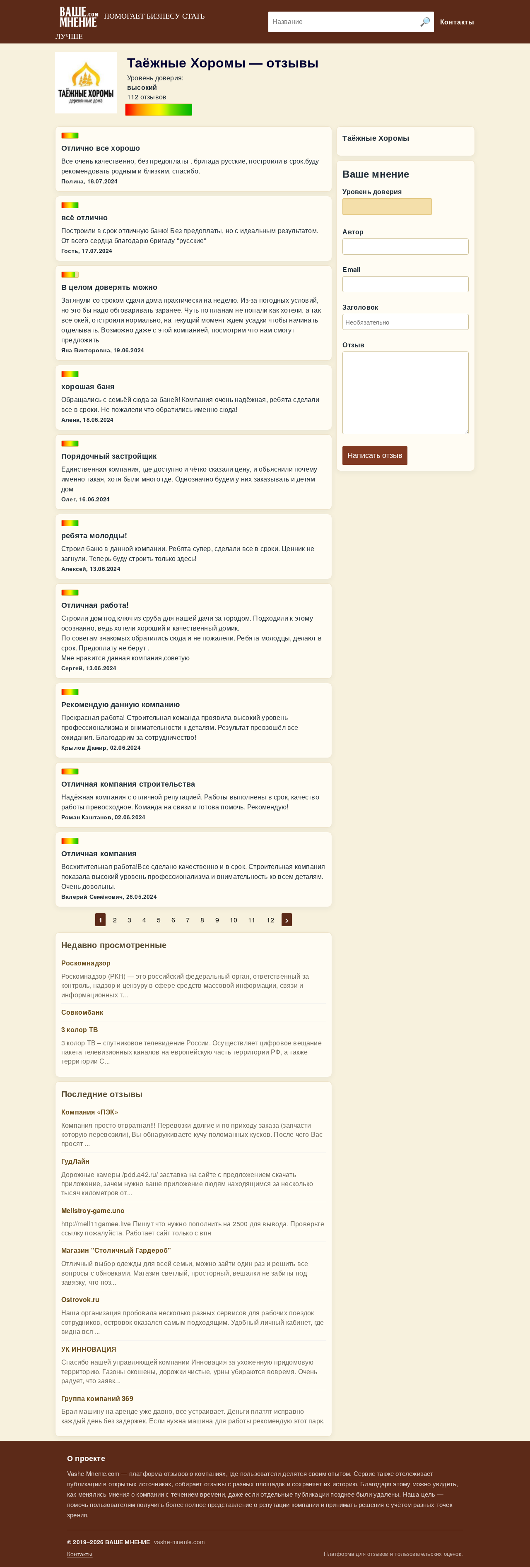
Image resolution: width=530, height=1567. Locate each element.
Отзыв (353, 344)
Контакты (80, 1554)
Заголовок (360, 307)
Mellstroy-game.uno (93, 1210)
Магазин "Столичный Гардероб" (116, 1250)
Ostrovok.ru (80, 1299)
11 (251, 919)
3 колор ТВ (79, 1029)
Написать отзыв (374, 455)
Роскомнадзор (86, 963)
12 (270, 919)
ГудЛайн (75, 1161)
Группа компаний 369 (97, 1398)
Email (351, 269)
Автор (353, 231)
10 (233, 919)
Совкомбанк (82, 1012)
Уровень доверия (372, 191)
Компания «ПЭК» (89, 1112)
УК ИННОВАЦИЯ (88, 1349)
